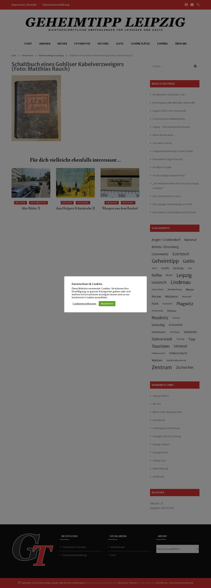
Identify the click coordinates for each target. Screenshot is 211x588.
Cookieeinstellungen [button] (84, 303)
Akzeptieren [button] (107, 303)
